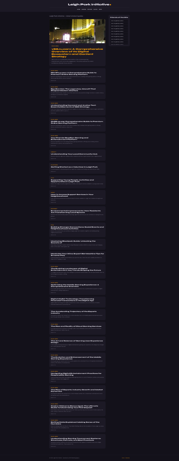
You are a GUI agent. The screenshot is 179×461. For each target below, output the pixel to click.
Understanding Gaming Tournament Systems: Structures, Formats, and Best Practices (76, 439)
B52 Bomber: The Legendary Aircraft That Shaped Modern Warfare (73, 89)
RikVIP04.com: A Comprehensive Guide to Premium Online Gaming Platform (73, 73)
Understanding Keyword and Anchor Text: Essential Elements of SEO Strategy (73, 106)
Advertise (127, 457)
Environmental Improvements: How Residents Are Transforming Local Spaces (76, 211)
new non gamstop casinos (117, 20)
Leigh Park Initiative (88, 4)
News (100, 9)
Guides (95, 9)
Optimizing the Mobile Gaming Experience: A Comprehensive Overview (75, 285)
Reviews (89, 9)
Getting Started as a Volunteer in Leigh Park (74, 167)
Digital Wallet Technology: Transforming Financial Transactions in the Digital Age (72, 299)
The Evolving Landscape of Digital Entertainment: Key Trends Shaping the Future (76, 269)
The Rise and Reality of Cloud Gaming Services (76, 326)
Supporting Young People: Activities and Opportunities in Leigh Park (72, 180)
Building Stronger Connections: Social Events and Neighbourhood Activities (77, 228)
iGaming (84, 9)
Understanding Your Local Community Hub (74, 154)
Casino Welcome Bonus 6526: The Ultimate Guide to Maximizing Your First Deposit (74, 406)
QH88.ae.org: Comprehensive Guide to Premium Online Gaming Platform (77, 122)
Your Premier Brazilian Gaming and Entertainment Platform (69, 138)
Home (78, 9)
